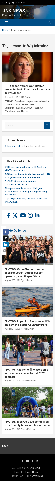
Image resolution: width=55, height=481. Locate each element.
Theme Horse (31, 472)
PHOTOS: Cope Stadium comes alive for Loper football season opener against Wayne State (24, 273)
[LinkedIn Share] (6, 244)
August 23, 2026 (12, 429)
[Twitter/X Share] (6, 238)
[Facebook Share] (6, 232)
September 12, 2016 (14, 97)
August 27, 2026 (12, 280)
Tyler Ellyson (28, 329)
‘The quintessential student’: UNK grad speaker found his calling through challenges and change (27, 191)
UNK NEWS (13, 10)
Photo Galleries (15, 230)
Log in (5, 445)
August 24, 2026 (12, 381)
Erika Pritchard (29, 381)
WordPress (37, 476)
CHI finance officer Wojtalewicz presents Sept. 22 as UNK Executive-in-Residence (27, 89)
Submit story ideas (14, 146)
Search (47, 125)
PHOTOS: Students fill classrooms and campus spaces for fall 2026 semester (26, 373)
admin (29, 97)
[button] (5, 250)
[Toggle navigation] (6, 22)
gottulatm (27, 280)
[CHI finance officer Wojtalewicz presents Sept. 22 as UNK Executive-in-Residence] (27, 66)
